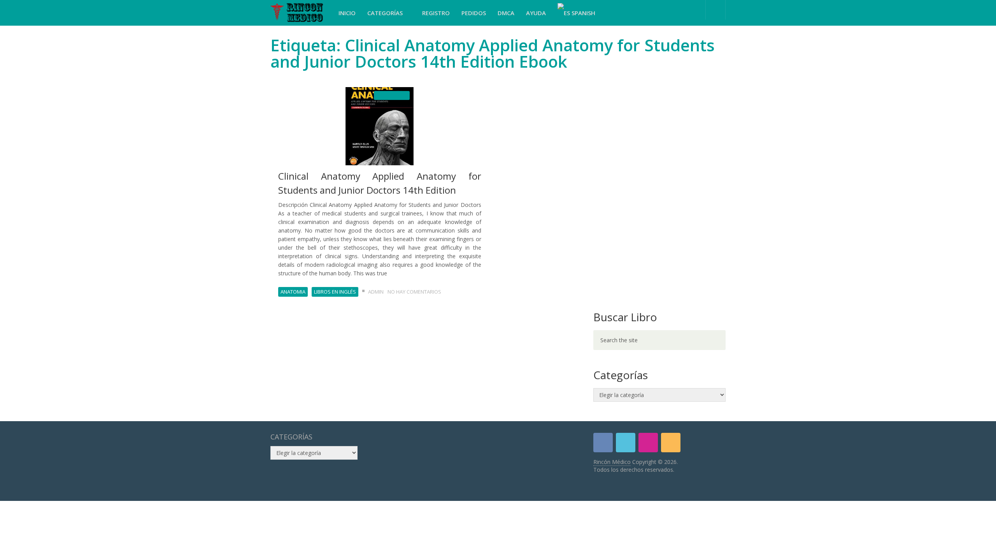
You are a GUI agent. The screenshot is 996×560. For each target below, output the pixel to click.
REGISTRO (436, 13)
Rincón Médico (612, 462)
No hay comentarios (414, 291)
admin (376, 291)
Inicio (347, 13)
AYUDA (536, 13)
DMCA (506, 13)
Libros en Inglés (335, 291)
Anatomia (293, 291)
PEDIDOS (473, 13)
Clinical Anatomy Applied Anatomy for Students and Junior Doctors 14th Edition (379, 183)
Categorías (385, 13)
